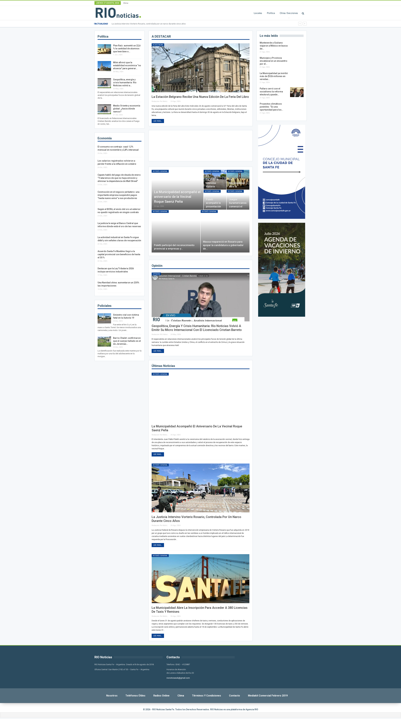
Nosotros (111, 695)
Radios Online (161, 695)
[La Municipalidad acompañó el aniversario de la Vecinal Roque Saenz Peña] (177, 190)
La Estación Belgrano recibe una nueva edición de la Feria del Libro (200, 97)
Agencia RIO (252, 709)
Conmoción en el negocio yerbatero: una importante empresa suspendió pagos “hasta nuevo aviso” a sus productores (118, 195)
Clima (180, 695)
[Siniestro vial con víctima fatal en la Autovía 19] (104, 318)
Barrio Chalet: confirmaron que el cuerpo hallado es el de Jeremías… (127, 341)
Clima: (126, 3)
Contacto (234, 695)
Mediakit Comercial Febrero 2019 (268, 695)
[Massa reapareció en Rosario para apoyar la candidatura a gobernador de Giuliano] (225, 231)
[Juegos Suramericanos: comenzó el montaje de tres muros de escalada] (238, 200)
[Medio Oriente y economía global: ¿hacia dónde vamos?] (104, 109)
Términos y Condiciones (206, 695)
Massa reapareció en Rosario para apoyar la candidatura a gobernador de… (223, 245)
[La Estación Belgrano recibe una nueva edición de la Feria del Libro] (201, 67)
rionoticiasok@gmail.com (178, 678)
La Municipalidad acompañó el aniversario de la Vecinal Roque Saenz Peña (177, 197)
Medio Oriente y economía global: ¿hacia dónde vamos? (126, 108)
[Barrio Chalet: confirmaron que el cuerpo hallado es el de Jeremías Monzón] (104, 342)
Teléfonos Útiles (135, 695)
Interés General (160, 171)
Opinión (156, 274)
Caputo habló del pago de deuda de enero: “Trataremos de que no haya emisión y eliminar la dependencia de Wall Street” (119, 178)
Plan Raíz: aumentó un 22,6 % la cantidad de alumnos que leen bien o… (127, 48)
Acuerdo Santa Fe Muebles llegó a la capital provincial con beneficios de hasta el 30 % (119, 254)
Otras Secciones (289, 13)
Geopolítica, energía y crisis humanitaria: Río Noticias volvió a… (124, 82)
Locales (258, 13)
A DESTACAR (158, 45)
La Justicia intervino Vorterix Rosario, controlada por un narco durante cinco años (149, 24)
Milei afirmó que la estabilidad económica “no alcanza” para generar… (127, 65)
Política (271, 13)
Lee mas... (157, 121)
